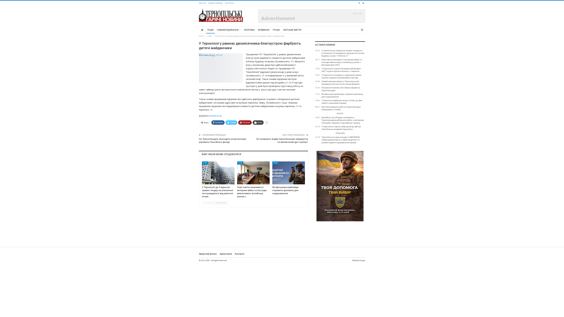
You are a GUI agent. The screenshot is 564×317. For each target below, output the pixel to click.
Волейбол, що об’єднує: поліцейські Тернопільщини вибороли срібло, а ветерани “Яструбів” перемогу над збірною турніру (343, 120)
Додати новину (215, 3)
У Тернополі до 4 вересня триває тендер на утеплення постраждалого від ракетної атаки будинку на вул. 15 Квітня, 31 (343, 53)
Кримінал (263, 30)
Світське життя (292, 30)
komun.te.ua (216, 115)
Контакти (229, 3)
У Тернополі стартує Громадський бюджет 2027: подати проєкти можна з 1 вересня (341, 69)
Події (210, 30)
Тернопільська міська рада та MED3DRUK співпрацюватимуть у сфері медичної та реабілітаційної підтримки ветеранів (341, 140)
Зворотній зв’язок (208, 254)
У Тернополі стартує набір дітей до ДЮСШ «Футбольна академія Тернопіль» (341, 127)
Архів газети (226, 254)
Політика (249, 30)
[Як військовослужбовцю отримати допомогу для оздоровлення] (288, 172)
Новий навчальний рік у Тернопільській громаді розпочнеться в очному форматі (341, 82)
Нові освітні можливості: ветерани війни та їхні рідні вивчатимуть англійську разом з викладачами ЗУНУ (342, 62)
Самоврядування (228, 30)
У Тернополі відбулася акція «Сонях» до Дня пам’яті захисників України (342, 101)
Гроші (276, 30)
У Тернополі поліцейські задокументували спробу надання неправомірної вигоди (341, 76)
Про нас (202, 3)
